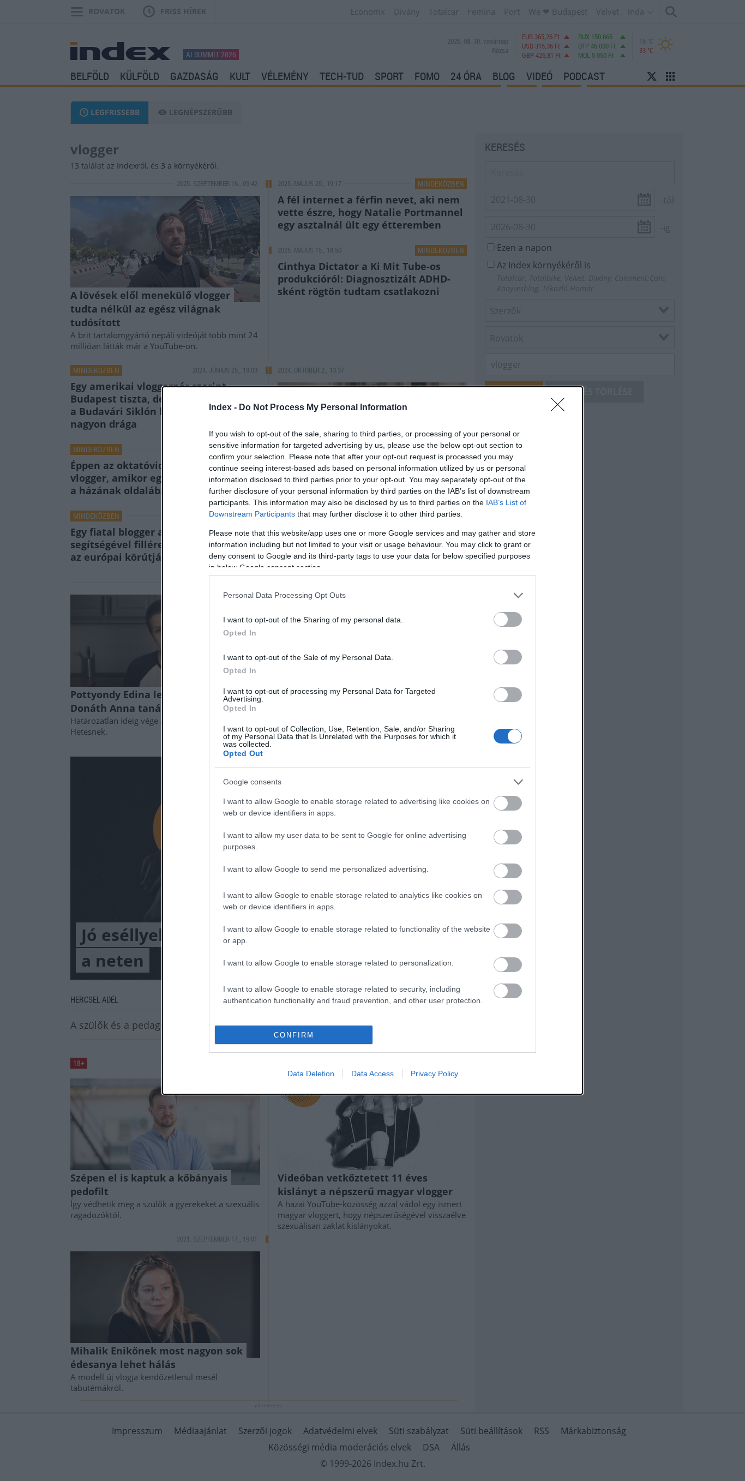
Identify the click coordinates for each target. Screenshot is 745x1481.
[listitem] (372, 595)
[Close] (561, 408)
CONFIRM (294, 1035)
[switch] (508, 619)
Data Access (372, 1073)
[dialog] (372, 741)
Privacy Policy (434, 1073)
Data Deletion (310, 1073)
